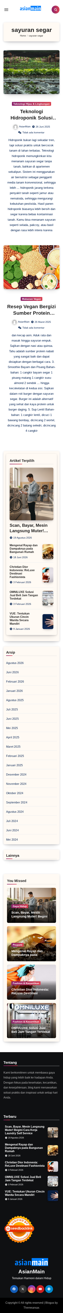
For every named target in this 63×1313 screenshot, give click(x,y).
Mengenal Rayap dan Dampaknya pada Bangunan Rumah (24, 548)
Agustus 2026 (15, 662)
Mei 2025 (12, 728)
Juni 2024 (12, 830)
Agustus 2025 (15, 700)
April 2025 (12, 737)
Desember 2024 (16, 774)
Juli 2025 (12, 709)
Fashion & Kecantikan (26, 983)
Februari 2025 (15, 755)
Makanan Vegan (31, 299)
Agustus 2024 (15, 811)
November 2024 (16, 783)
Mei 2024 (12, 839)
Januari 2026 (14, 690)
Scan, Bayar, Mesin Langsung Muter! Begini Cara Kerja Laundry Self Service (29, 918)
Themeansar (31, 1307)
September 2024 (16, 802)
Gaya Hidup (20, 906)
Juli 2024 (12, 821)
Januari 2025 (14, 765)
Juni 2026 (12, 672)
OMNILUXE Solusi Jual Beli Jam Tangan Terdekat (24, 595)
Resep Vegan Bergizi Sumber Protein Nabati (31, 313)
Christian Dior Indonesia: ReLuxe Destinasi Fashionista (30, 993)
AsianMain (25, 126)
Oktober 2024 (14, 793)
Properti (17, 944)
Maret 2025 (13, 746)
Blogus (49, 1302)
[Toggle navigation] (6, 10)
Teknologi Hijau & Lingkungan (31, 103)
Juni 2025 (12, 718)
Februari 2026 (15, 681)
